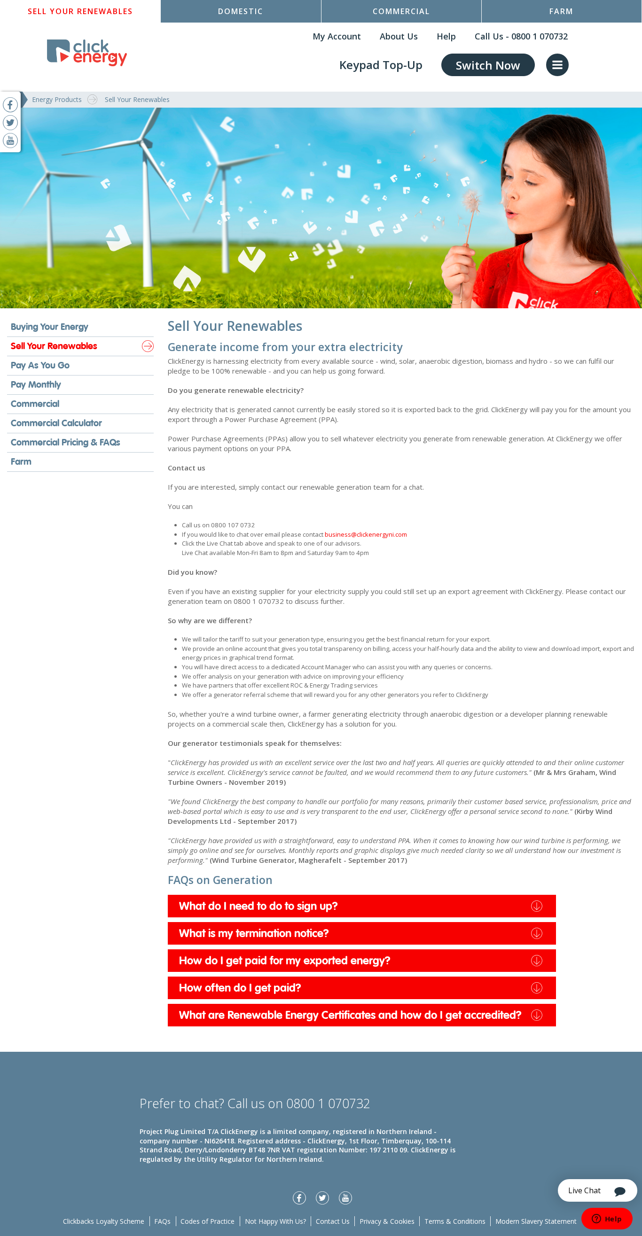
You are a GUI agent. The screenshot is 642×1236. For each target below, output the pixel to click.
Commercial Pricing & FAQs (65, 442)
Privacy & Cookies (387, 1221)
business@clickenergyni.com (366, 534)
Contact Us (333, 1221)
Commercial (401, 11)
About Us (399, 36)
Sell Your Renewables (80, 11)
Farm (561, 11)
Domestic (240, 11)
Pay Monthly (36, 385)
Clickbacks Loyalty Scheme (103, 1221)
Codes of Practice (207, 1221)
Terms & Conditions (454, 1221)
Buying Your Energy (49, 327)
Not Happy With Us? (275, 1221)
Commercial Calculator (56, 423)
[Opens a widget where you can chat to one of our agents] (607, 1219)
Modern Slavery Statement (536, 1221)
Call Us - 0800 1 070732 (521, 36)
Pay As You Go (40, 365)
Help (446, 36)
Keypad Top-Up (381, 64)
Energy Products (57, 99)
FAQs (162, 1221)
